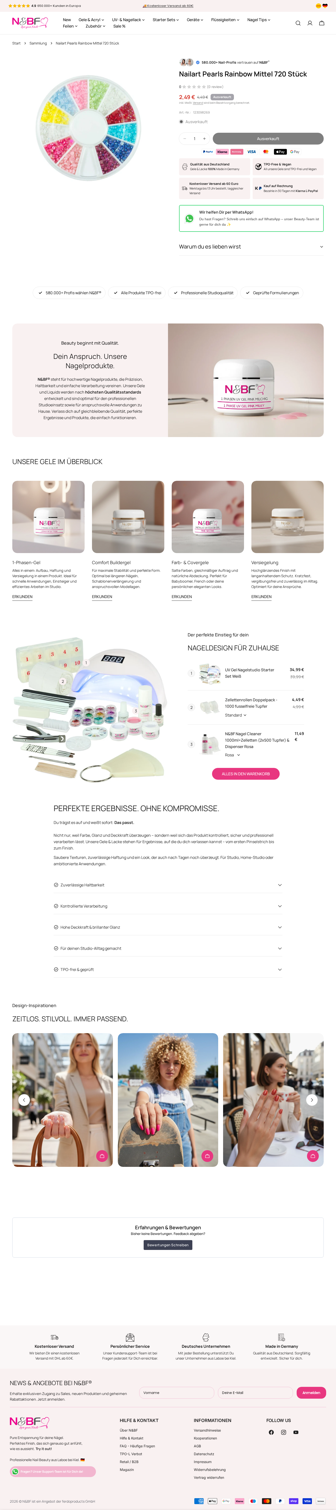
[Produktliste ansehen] (102, 1156)
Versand (198, 102)
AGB (197, 1446)
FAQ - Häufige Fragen (137, 1446)
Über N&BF (129, 1430)
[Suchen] (298, 23)
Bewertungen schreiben (168, 1245)
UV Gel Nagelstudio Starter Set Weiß (249, 673)
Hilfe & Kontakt (131, 1438)
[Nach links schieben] (24, 1100)
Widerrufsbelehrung (210, 1469)
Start (16, 43)
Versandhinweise (207, 1430)
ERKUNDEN (22, 596)
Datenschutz (204, 1454)
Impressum (203, 1462)
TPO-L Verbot (131, 1454)
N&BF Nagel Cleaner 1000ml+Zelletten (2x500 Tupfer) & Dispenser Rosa (257, 740)
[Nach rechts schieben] (312, 1100)
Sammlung (38, 43)
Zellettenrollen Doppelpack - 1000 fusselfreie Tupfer (251, 703)
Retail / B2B (129, 1462)
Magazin (127, 1469)
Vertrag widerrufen (209, 1477)
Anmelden (311, 1392)
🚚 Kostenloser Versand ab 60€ (168, 5)
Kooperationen (205, 1438)
